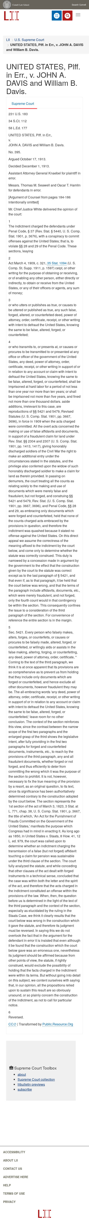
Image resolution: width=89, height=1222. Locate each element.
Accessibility (14, 1152)
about (22, 1074)
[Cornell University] (7, 4)
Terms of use (14, 1193)
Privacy (9, 1202)
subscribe (25, 1089)
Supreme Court (23, 103)
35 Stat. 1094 (57, 263)
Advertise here (15, 1177)
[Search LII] (67, 16)
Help (7, 1185)
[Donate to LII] (57, 16)
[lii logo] (11, 15)
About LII (10, 1160)
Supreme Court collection (36, 1079)
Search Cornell (79, 4)
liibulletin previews (31, 1084)
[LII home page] (44, 1213)
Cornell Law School (20, 4)
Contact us (12, 1168)
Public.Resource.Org (57, 1024)
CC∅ (12, 1024)
